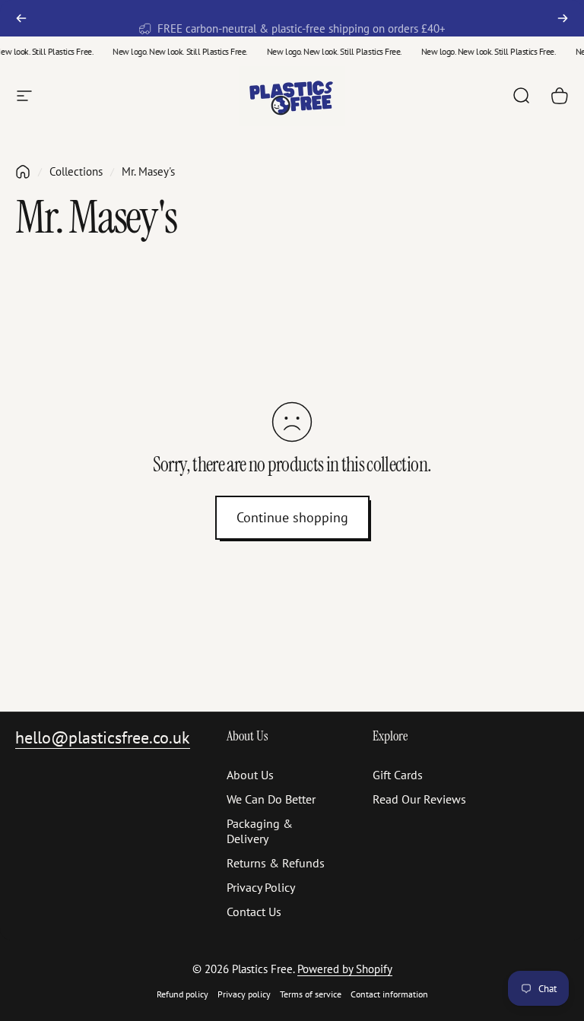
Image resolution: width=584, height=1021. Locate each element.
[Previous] (21, 18)
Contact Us (254, 911)
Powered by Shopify (344, 969)
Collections (76, 171)
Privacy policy (244, 994)
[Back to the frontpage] (22, 171)
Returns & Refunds (276, 862)
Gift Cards (398, 774)
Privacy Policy (261, 887)
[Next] (562, 18)
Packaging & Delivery (260, 831)
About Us (250, 774)
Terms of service (310, 994)
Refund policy (182, 994)
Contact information (389, 994)
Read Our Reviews (419, 799)
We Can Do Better (271, 799)
